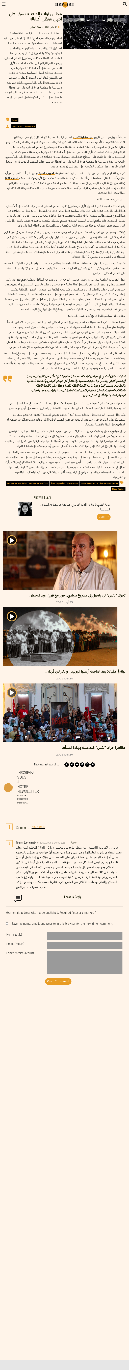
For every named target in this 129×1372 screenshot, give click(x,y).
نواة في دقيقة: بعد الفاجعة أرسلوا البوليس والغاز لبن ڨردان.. (85, 671)
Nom (14, 934)
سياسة (14, 119)
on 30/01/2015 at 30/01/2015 (51, 843)
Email (15, 944)
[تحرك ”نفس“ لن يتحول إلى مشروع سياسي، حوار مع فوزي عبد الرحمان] (60, 560)
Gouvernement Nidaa (17, 483)
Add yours (38, 827)
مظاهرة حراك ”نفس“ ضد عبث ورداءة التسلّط (93, 747)
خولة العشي (36, 27)
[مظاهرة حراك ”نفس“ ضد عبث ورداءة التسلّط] (60, 712)
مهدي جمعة (30, 126)
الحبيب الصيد (17, 126)
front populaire (58, 483)
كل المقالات (103, 517)
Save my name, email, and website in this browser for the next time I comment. (62, 923)
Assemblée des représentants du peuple (99, 483)
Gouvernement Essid (38, 483)
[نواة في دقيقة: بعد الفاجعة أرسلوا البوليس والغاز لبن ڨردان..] (60, 636)
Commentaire (20, 953)
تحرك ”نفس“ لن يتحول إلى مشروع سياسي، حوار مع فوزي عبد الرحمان (77, 595)
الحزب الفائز (11, 178)
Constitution (73, 483)
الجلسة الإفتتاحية (83, 137)
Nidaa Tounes (118, 488)
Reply (73, 843)
